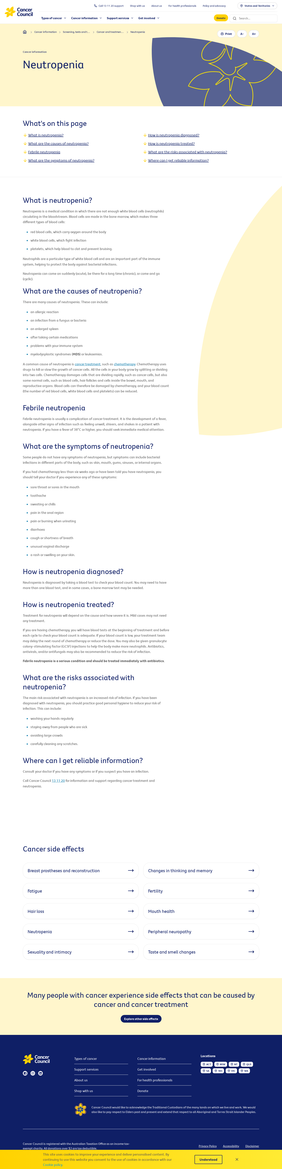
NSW (222, 1064)
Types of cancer (85, 1058)
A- (242, 34)
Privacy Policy (208, 1146)
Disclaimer (252, 1146)
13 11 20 (58, 780)
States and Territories (257, 5)
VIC (233, 1070)
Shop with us (83, 1091)
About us (81, 1080)
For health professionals (154, 1080)
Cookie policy (52, 1164)
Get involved (146, 1069)
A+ (254, 34)
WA (246, 1070)
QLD (248, 1064)
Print (228, 34)
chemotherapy (124, 364)
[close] (237, 1159)
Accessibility (231, 1146)
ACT (208, 1064)
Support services (86, 1069)
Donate (221, 18)
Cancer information (151, 1058)
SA (207, 1070)
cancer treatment (88, 364)
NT (235, 1064)
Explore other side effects (141, 1019)
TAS (220, 1070)
